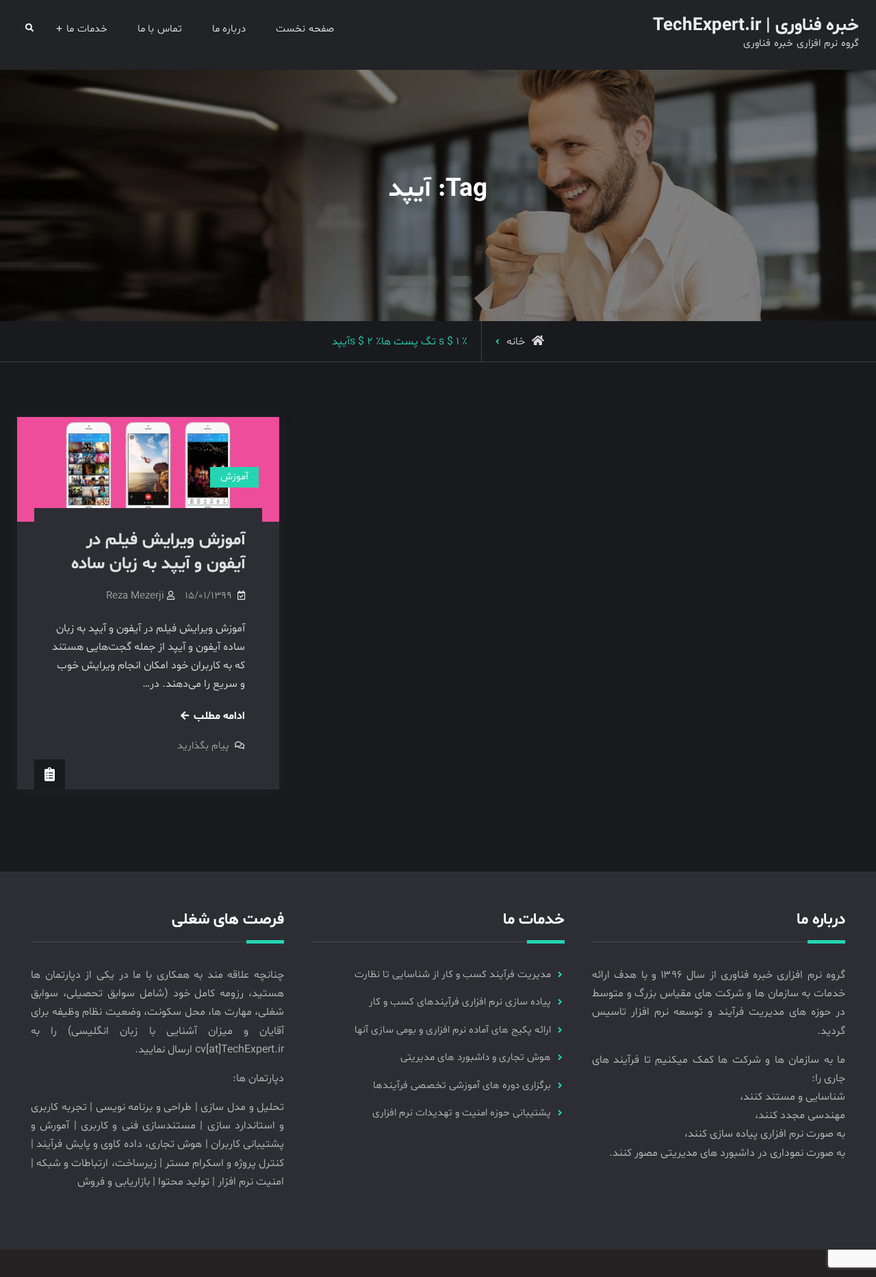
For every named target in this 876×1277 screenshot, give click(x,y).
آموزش (234, 477)
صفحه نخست (305, 29)
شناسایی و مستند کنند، (792, 1096)
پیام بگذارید (203, 746)
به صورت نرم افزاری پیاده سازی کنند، (764, 1133)
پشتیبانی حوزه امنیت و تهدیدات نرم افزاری (461, 1113)
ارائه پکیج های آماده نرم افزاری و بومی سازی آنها (453, 1030)
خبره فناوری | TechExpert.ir (756, 26)
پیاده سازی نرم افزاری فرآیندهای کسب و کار (460, 1002)
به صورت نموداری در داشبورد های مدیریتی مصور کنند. (727, 1153)
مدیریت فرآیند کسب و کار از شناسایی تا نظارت (453, 975)
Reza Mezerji (135, 596)
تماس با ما (160, 29)
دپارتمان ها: (258, 1078)
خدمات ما (86, 29)
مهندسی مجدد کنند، (800, 1115)
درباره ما (229, 29)
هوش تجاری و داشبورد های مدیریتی (475, 1057)
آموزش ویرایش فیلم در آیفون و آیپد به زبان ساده (158, 552)
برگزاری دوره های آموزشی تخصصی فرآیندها (462, 1085)
